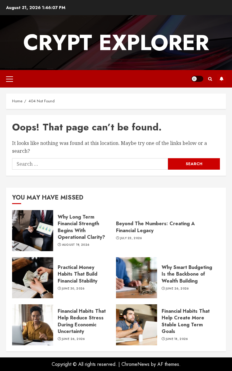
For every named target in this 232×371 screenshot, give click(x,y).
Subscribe (221, 78)
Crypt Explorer (116, 42)
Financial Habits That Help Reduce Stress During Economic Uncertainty (32, 324)
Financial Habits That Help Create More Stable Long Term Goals (136, 324)
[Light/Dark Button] (197, 79)
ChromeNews (135, 364)
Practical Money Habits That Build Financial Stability (32, 277)
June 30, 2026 (73, 288)
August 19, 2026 (75, 245)
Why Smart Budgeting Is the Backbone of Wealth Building (136, 277)
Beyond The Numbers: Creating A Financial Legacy (155, 227)
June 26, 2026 (177, 288)
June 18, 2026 (177, 339)
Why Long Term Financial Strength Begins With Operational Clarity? (32, 230)
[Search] (210, 79)
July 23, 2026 (131, 238)
